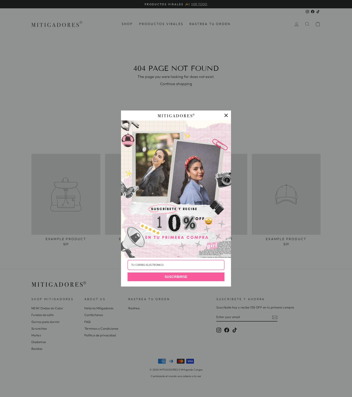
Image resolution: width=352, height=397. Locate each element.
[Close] (226, 115)
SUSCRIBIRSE (176, 277)
